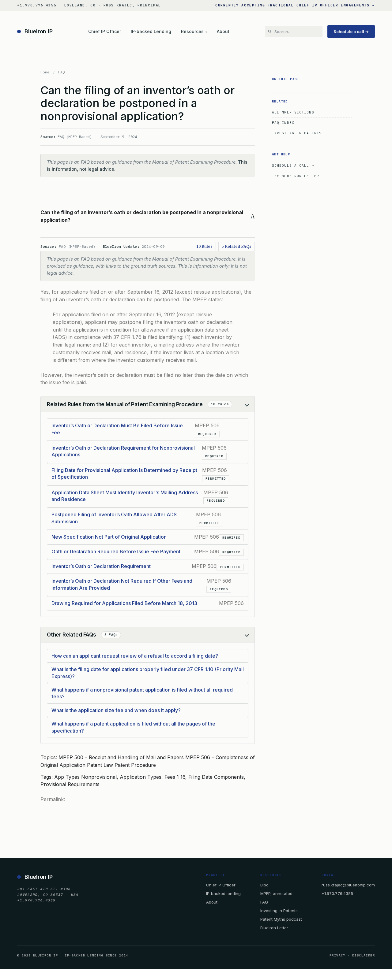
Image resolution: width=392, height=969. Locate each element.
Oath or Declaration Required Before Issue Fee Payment (115, 551)
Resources (194, 31)
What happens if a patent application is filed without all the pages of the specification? (133, 727)
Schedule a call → (351, 31)
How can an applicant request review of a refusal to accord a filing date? (134, 656)
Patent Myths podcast (281, 919)
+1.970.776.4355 (337, 893)
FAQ (61, 72)
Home (45, 72)
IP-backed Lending (151, 31)
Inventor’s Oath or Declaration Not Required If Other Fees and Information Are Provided (121, 584)
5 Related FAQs (236, 246)
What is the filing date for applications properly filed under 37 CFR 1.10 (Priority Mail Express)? (147, 672)
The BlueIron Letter (295, 176)
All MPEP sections (293, 112)
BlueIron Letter (274, 927)
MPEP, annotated (276, 893)
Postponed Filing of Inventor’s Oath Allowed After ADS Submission (114, 517)
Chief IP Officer (104, 31)
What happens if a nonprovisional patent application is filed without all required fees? (142, 693)
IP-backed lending (223, 893)
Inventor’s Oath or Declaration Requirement (101, 566)
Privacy (337, 955)
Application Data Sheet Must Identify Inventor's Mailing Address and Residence (124, 495)
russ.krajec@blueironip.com (348, 884)
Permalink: (52, 799)
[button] (147, 216)
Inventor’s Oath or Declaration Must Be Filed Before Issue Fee (117, 428)
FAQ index (283, 123)
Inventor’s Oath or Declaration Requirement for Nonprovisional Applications (123, 451)
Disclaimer (363, 955)
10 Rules (204, 246)
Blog (264, 884)
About (223, 31)
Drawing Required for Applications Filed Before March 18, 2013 (124, 603)
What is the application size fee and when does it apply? (116, 710)
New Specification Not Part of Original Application (109, 537)
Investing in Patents (297, 133)
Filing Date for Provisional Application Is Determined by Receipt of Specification (124, 473)
